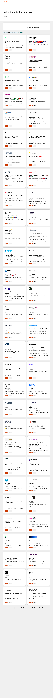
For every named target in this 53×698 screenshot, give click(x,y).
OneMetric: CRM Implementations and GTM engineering (14, 501)
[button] (48, 8)
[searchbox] (22, 16)
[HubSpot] (4, 2)
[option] (10, 25)
